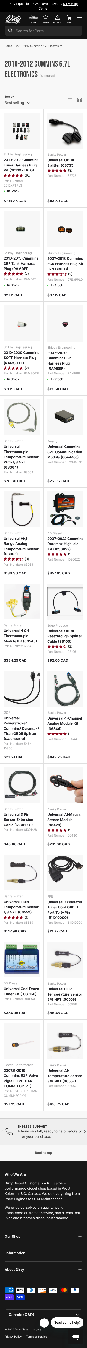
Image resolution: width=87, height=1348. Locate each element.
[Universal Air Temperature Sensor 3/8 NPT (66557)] (65, 1041)
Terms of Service (36, 1336)
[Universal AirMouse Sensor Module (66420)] (65, 785)
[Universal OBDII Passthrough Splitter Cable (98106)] (65, 602)
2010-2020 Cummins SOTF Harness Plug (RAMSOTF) (21, 357)
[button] (69, 19)
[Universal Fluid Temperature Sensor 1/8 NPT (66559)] (22, 873)
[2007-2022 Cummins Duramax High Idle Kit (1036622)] (65, 509)
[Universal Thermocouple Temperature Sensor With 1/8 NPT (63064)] (22, 417)
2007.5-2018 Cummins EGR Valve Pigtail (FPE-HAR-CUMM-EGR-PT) (21, 1078)
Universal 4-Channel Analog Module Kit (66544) (64, 723)
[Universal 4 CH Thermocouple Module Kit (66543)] (22, 601)
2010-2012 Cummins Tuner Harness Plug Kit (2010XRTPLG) (21, 165)
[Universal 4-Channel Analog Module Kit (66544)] (65, 689)
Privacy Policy (13, 1336)
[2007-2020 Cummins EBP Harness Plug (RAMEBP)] (65, 323)
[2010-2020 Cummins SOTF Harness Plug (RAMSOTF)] (22, 323)
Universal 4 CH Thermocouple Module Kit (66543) (20, 635)
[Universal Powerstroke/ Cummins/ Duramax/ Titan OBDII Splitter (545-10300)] (22, 689)
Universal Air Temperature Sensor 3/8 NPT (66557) (64, 1076)
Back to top (43, 1153)
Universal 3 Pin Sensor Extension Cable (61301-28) (18, 819)
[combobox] (43, 31)
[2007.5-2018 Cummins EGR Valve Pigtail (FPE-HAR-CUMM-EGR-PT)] (22, 1041)
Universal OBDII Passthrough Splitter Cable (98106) (64, 636)
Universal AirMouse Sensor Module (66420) (64, 819)
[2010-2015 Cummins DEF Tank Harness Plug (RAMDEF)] (22, 229)
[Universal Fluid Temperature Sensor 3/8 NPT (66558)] (65, 960)
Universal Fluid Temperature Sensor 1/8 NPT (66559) (21, 907)
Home (8, 46)
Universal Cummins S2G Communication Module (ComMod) (64, 451)
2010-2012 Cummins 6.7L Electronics (39, 46)
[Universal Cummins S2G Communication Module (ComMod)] (65, 417)
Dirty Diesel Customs (28, 1329)
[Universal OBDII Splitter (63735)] (65, 131)
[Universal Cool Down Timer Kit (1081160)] (22, 959)
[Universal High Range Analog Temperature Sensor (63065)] (22, 509)
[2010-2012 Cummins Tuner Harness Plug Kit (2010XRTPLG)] (22, 131)
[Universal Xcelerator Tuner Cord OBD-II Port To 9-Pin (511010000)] (65, 873)
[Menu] (79, 19)
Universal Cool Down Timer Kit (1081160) (21, 991)
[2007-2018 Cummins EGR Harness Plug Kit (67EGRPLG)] (65, 229)
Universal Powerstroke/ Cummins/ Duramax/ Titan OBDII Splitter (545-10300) (21, 728)
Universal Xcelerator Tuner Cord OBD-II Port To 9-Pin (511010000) (64, 910)
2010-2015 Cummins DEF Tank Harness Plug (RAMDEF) (21, 263)
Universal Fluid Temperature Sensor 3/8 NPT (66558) (64, 994)
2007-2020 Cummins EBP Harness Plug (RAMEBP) (59, 361)
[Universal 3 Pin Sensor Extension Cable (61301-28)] (22, 785)
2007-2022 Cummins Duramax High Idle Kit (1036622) (65, 543)
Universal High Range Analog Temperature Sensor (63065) (21, 546)
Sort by (9, 96)
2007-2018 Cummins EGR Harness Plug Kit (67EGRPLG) (65, 263)
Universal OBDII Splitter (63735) (61, 163)
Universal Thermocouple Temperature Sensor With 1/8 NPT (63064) (21, 456)
